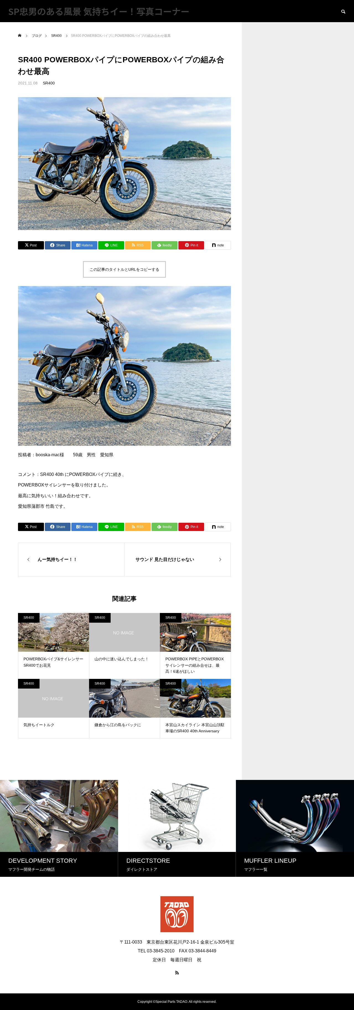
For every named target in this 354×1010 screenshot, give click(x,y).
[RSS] (177, 972)
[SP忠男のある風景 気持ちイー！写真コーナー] (177, 914)
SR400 (49, 83)
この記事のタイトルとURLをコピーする (124, 269)
